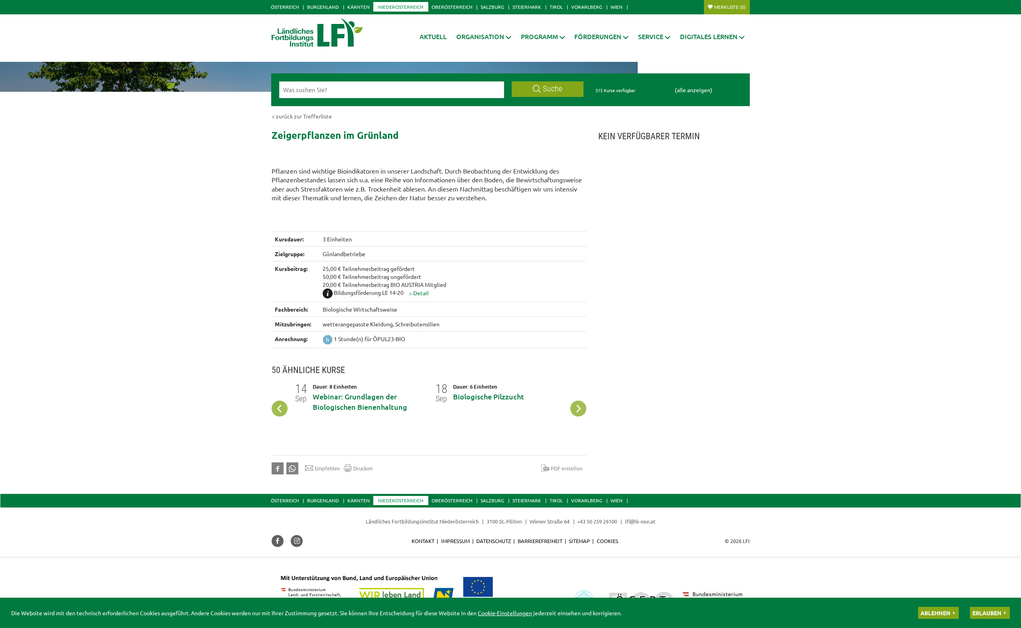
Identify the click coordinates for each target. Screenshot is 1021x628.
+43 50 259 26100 (597, 521)
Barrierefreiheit (540, 540)
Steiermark (526, 7)
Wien (617, 7)
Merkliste (730, 7)
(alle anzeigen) (693, 89)
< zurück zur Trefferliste (302, 116)
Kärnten (358, 7)
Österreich (285, 7)
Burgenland (323, 7)
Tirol (556, 7)
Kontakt (423, 540)
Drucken (363, 468)
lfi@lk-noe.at (640, 521)
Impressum (455, 540)
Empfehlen (327, 468)
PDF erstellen (566, 468)
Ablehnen (935, 612)
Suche (552, 88)
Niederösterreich (400, 7)
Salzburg (492, 7)
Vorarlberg (586, 7)
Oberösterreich (452, 7)
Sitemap (579, 540)
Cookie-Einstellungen (505, 612)
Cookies (607, 540)
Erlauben (986, 612)
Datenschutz (493, 540)
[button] (483, 36)
